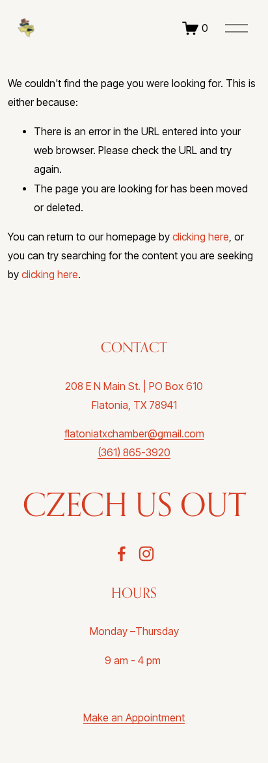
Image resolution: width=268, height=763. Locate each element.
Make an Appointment (134, 718)
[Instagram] (146, 554)
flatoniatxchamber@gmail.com (134, 434)
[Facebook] (121, 554)
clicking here (200, 237)
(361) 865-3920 (134, 452)
